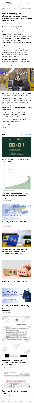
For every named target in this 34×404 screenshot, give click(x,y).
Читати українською (17, 24)
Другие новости (25, 134)
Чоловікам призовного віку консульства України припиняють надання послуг (15, 362)
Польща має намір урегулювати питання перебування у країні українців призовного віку (14, 251)
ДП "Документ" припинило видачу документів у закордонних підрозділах (15, 308)
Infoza (9, 3)
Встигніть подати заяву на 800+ (14, 281)
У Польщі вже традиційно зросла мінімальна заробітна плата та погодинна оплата (15, 196)
